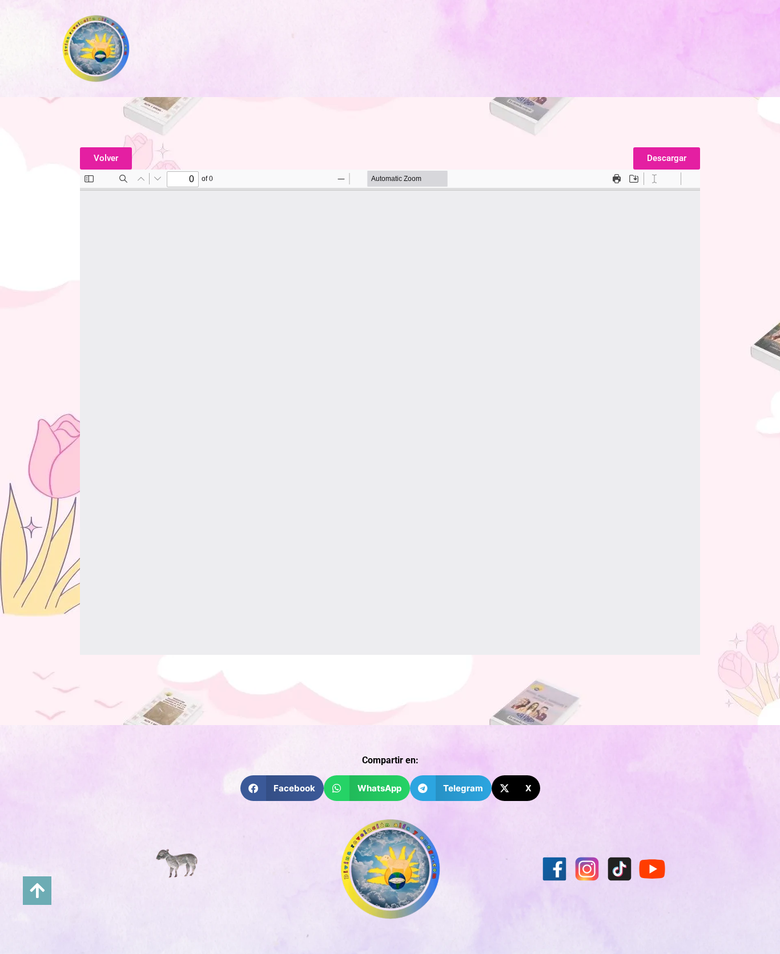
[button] (282, 788)
